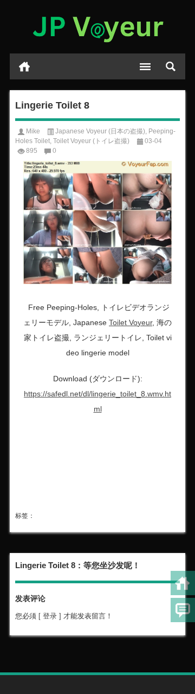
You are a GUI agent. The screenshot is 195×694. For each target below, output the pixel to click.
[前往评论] (183, 610)
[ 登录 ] (49, 616)
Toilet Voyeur (130, 322)
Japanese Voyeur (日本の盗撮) (100, 131)
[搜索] (170, 66)
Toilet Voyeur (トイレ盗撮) (91, 141)
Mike (33, 131)
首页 (24, 66)
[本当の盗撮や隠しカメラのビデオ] (97, 27)
